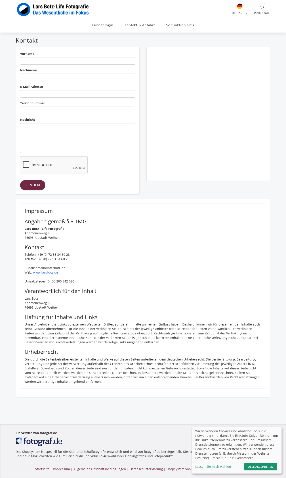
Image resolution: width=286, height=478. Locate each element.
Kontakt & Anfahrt (139, 25)
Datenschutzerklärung (146, 469)
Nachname (28, 70)
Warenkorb (262, 13)
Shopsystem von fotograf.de (187, 469)
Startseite (42, 469)
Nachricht (27, 119)
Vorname (27, 54)
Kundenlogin (102, 25)
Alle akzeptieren (260, 467)
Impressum (61, 469)
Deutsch (238, 13)
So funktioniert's (180, 25)
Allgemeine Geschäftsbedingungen (100, 469)
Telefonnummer (32, 103)
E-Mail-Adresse (31, 86)
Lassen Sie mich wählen (213, 466)
